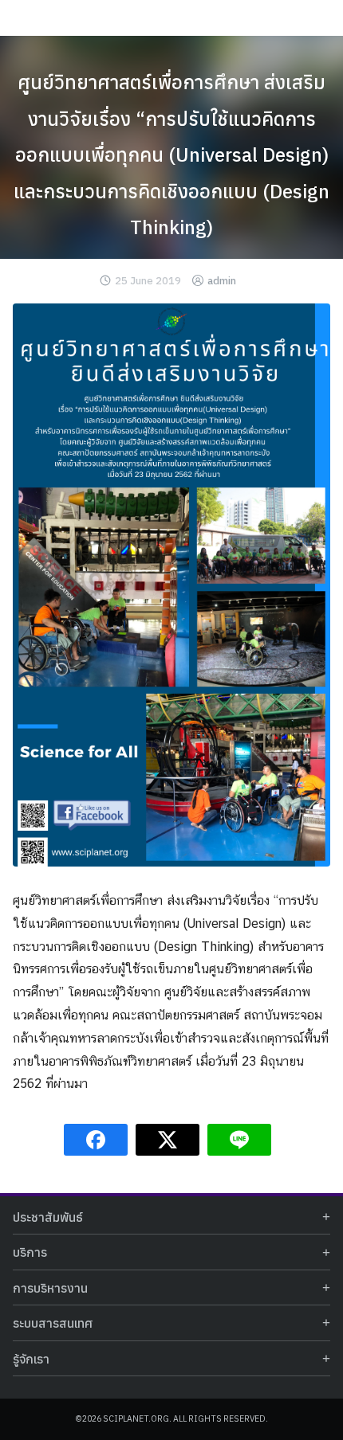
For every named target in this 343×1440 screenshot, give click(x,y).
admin (221, 281)
